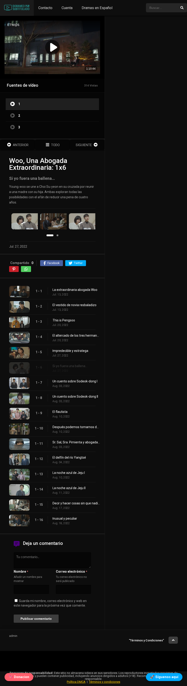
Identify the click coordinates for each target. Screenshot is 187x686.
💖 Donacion (19, 677)
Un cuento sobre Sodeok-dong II (75, 396)
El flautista (60, 412)
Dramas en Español (97, 8)
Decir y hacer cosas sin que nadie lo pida (76, 503)
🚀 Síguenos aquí (164, 677)
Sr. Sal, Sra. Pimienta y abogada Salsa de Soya (76, 442)
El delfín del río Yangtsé (69, 457)
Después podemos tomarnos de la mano (76, 427)
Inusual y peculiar (64, 518)
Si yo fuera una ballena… (69, 366)
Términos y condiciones (104, 681)
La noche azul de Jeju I (68, 473)
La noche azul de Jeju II (69, 488)
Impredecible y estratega (70, 351)
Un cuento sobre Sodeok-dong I (74, 381)
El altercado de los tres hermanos (76, 335)
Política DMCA (76, 681)
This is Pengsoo (63, 320)
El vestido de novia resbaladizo (74, 305)
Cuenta (67, 8)
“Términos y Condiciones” (146, 640)
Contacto (45, 8)
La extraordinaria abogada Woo (74, 290)
